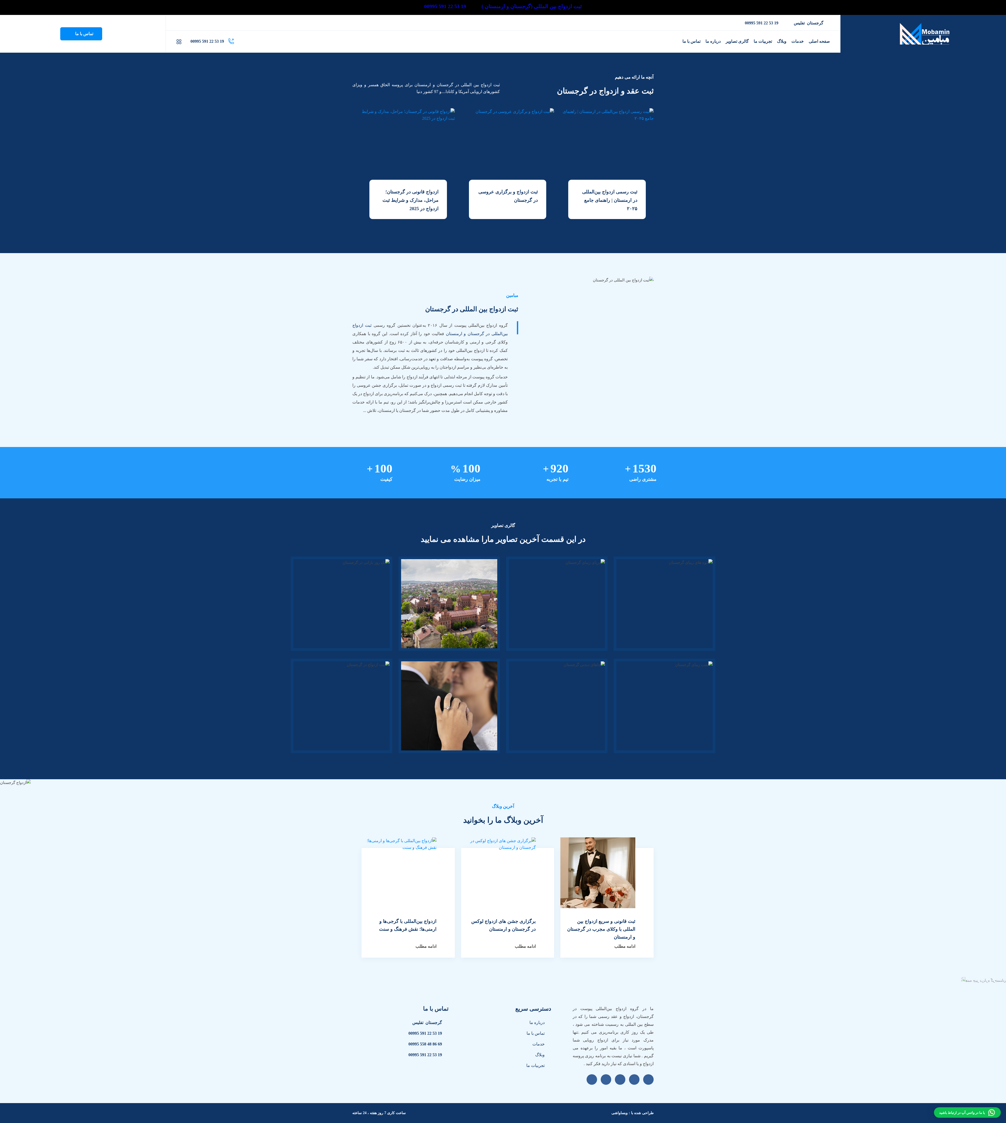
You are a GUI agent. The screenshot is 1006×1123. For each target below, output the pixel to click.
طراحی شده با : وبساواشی (632, 1113)
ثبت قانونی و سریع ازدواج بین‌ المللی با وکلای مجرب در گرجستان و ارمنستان (601, 929)
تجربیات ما (535, 1065)
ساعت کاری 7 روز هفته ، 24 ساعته (379, 1113)
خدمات (538, 1044)
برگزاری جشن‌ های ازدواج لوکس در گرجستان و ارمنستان (503, 925)
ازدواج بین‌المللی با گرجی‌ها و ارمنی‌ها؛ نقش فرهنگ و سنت (407, 925)
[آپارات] (177, 23)
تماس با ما (83, 33)
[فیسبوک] (184, 23)
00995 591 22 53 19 (761, 23)
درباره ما (537, 1022)
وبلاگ (540, 1055)
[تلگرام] (204, 23)
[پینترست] (191, 23)
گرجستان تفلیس (808, 23)
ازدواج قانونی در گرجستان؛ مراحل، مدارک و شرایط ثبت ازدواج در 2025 (410, 200)
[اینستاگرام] (198, 23)
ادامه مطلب (624, 946)
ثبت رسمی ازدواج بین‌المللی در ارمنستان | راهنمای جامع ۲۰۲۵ (609, 200)
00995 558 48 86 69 (425, 1044)
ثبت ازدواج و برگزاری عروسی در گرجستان (508, 196)
